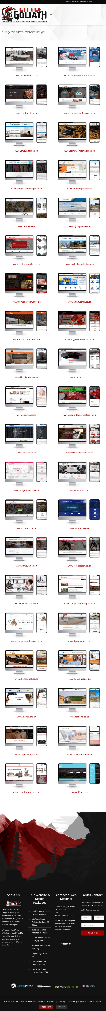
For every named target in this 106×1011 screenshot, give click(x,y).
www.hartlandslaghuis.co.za (27, 302)
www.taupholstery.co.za (26, 754)
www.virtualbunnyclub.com (26, 792)
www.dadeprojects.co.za (79, 188)
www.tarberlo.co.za (79, 717)
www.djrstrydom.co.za (80, 226)
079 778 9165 (65, 909)
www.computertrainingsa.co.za (79, 113)
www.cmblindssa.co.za (26, 151)
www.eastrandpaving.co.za (26, 264)
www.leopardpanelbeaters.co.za (79, 415)
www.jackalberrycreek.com (26, 339)
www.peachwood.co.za (26, 75)
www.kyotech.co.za (79, 377)
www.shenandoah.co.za (26, 679)
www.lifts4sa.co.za (26, 452)
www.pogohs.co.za (26, 528)
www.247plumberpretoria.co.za (79, 75)
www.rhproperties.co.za (79, 641)
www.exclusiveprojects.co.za (79, 264)
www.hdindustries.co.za (79, 302)
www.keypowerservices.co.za (79, 339)
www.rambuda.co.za (26, 566)
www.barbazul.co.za (26, 113)
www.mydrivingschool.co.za (79, 452)
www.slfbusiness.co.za (80, 679)
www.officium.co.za (79, 490)
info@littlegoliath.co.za (64, 915)
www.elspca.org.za (26, 717)
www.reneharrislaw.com (26, 603)
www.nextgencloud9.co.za (26, 490)
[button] (51, 14)
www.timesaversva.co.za (79, 754)
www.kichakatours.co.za (27, 377)
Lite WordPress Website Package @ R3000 (40, 922)
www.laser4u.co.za (26, 415)
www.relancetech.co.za (79, 566)
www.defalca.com (26, 226)
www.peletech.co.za (80, 528)
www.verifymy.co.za (79, 792)
